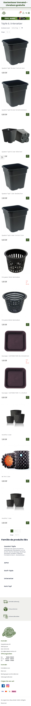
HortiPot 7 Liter (6, 518)
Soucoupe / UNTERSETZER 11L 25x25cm (14, 393)
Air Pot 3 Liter (6, 476)
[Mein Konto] (23, 13)
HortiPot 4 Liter (6, 435)
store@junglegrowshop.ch (8, 651)
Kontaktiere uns (5, 668)
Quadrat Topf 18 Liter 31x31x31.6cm (13, 68)
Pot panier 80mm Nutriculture (11, 320)
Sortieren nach (5, 28)
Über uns (3, 671)
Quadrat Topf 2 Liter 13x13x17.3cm (13, 235)
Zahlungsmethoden (6, 677)
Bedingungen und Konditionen (9, 674)
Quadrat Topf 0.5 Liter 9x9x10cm (12, 152)
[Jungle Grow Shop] (4, 13)
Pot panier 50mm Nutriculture (11, 277)
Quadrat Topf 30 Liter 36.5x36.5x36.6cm (14, 110)
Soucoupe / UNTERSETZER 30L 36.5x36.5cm (15, 356)
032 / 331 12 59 (5, 649)
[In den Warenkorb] (27, 72)
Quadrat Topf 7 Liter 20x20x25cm (12, 193)
